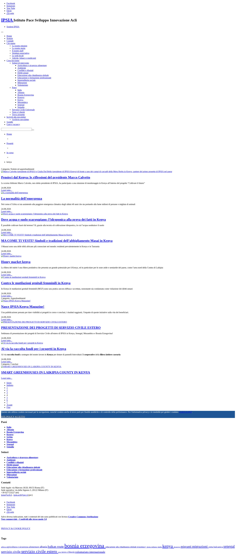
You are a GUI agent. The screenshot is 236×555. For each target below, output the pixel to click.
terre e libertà (68, 552)
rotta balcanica (216, 547)
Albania (20, 92)
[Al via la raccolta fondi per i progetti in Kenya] (22, 343)
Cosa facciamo (13, 60)
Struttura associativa (20, 53)
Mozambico (22, 102)
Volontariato (22, 85)
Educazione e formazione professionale (34, 78)
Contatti (10, 41)
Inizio (9, 383)
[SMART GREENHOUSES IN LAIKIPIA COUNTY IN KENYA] (31, 366)
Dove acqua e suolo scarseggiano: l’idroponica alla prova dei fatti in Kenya (53, 219)
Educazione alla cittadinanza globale (33, 75)
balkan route (56, 546)
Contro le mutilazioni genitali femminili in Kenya (35, 283)
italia (160, 547)
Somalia (20, 107)
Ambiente (21, 68)
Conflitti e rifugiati (25, 70)
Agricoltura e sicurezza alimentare (32, 65)
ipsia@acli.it (6, 495)
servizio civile (11, 551)
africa (3, 547)
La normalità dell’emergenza (21, 198)
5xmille (10, 122)
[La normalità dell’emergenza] (14, 193)
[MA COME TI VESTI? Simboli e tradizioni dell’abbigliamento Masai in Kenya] (36, 235)
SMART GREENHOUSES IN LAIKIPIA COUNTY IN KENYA (45, 372)
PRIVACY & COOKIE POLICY (15, 528)
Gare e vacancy (13, 124)
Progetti (10, 143)
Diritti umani (22, 73)
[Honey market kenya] (11, 256)
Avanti (9, 405)
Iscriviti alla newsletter (16, 117)
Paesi (14, 87)
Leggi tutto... (6, 190)
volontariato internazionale (90, 551)
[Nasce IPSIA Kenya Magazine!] (15, 301)
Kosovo (20, 97)
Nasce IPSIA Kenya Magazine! (22, 306)
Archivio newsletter (20, 119)
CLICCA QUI (185, 412)
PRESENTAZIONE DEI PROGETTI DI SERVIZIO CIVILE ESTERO (51, 327)
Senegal (20, 105)
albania (44, 546)
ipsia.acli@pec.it (21, 495)
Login (11, 13)
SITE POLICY (7, 416)
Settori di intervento (20, 63)
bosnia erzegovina (85, 546)
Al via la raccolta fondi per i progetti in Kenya (33, 349)
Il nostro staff (17, 51)
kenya (168, 546)
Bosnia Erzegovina (25, 95)
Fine (8, 407)
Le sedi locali (17, 55)
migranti (186, 546)
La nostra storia (18, 48)
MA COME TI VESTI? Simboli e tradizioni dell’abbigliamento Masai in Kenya (57, 240)
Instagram (11, 6)
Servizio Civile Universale (23, 110)
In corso (10, 153)
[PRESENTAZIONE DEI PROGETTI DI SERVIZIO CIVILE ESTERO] (34, 322)
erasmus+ (142, 547)
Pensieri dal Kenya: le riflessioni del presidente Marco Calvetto (45, 177)
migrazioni (200, 546)
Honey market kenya (15, 262)
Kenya (20, 100)
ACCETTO (20, 416)
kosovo (177, 547)
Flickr (9, 11)
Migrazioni (22, 82)
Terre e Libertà (18, 112)
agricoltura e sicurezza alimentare (23, 547)
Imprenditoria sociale (26, 80)
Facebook (11, 3)
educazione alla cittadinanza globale (121, 547)
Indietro (10, 385)
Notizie (10, 38)
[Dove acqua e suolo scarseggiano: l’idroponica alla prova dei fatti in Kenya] (34, 214)
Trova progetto (18, 114)
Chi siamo (11, 43)
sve (60, 552)
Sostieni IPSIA (13, 27)
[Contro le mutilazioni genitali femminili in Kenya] (23, 277)
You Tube (11, 8)
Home (9, 36)
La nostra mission (19, 46)
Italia (19, 90)
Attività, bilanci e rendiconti (24, 58)
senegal (229, 546)
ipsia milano (152, 547)
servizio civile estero (39, 551)
